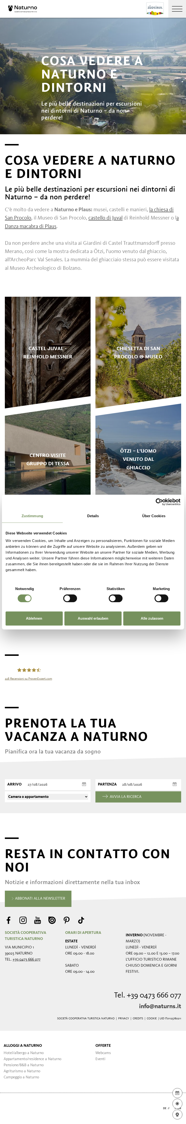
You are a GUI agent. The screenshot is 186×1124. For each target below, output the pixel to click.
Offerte (103, 1046)
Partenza (107, 784)
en (179, 1108)
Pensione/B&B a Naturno (24, 1065)
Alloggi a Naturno (23, 1046)
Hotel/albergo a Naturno (24, 1053)
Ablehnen (34, 618)
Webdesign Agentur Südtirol (11, 1108)
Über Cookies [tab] (153, 516)
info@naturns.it (160, 1006)
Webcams (103, 1053)
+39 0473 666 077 (26, 960)
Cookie (152, 1018)
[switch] (70, 598)
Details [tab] (93, 516)
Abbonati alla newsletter (39, 899)
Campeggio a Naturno (21, 1077)
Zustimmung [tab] (32, 516)
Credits (138, 1018)
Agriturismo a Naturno (22, 1071)
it (172, 1108)
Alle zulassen (152, 618)
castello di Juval (105, 218)
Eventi (100, 1059)
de (164, 1108)
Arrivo (14, 784)
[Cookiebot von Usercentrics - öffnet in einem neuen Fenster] (159, 502)
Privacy (123, 1018)
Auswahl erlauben (93, 618)
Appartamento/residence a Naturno (32, 1059)
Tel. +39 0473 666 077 (147, 995)
